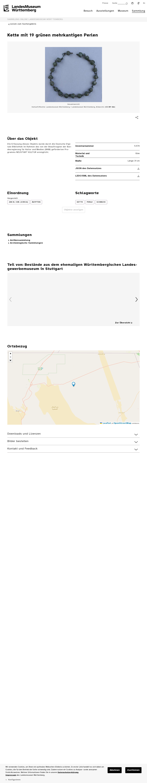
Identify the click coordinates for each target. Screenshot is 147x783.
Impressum (11, 775)
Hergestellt (12, 198)
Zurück (10, 299)
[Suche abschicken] (127, 3)
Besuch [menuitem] (88, 11)
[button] (73, 385)
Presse (105, 3)
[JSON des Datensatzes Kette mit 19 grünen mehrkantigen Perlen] (138, 168)
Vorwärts (136, 299)
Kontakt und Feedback (22, 448)
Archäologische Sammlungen (26, 243)
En (144, 3)
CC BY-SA (110, 107)
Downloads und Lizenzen (24, 433)
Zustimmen (133, 770)
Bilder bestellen (18, 441)
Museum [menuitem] (123, 11)
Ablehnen (115, 770)
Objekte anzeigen (73, 210)
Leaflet (106, 423)
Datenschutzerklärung (68, 772)
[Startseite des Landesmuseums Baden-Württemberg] (22, 10)
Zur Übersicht (122, 323)
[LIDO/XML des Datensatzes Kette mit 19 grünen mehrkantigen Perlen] (138, 176)
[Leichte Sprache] (132, 3)
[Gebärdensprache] (138, 3)
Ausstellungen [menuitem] (105, 11)
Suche (114, 3)
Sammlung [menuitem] (138, 11)
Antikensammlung (20, 240)
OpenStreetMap (122, 423)
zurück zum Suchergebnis (23, 24)
